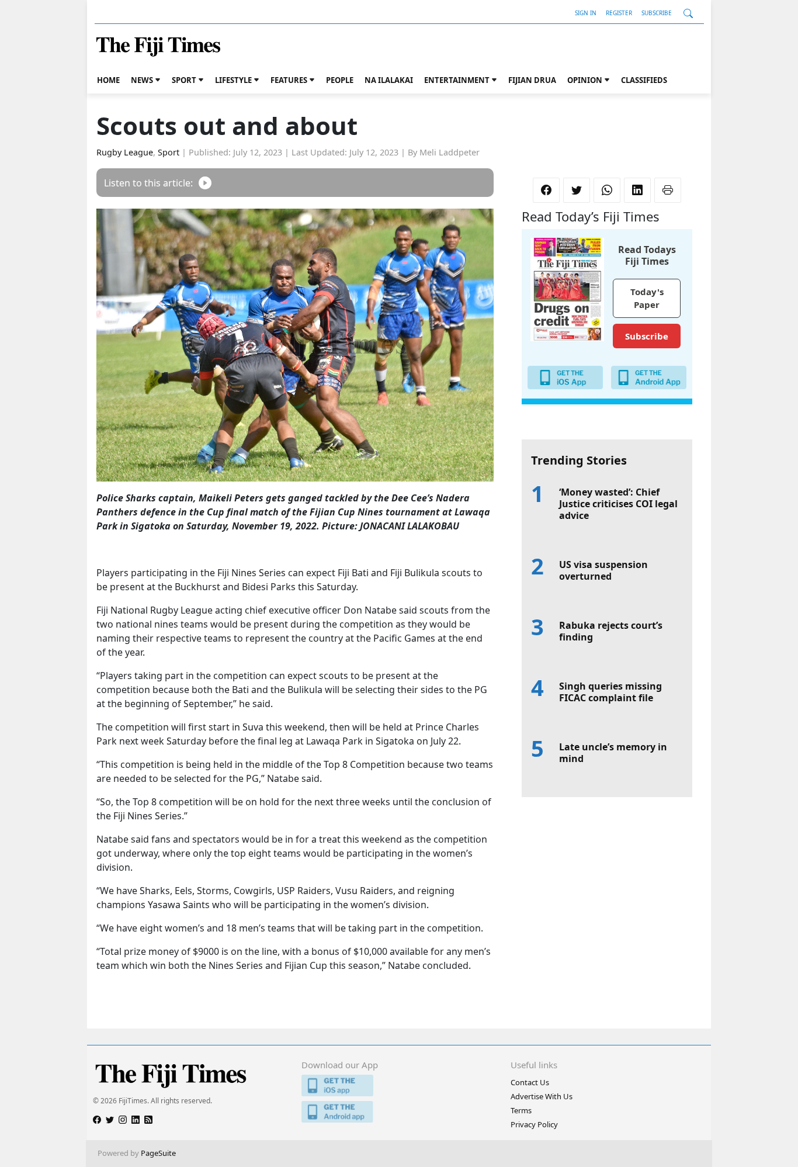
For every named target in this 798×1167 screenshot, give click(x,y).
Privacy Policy (534, 1124)
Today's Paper (647, 298)
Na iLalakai (389, 80)
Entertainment (457, 80)
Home (108, 80)
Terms (521, 1110)
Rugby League (124, 152)
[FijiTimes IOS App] (398, 1085)
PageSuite (158, 1153)
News (142, 80)
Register (619, 13)
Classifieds (644, 80)
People (339, 80)
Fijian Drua (532, 80)
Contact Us (530, 1082)
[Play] (205, 182)
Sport (184, 80)
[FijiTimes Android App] (398, 1112)
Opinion (584, 80)
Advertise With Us (542, 1096)
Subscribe (656, 13)
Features (288, 80)
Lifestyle (233, 80)
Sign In (585, 13)
